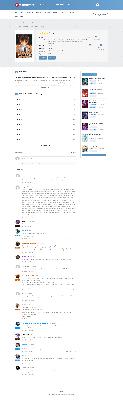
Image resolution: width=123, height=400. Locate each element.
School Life (19, 16)
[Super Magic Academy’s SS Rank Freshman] (85, 104)
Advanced (104, 5)
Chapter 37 (92, 96)
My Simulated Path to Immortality (95, 135)
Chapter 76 (18, 119)
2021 (95, 37)
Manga (38, 12)
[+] (37, 163)
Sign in (97, 14)
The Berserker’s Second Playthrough (95, 90)
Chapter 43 (93, 83)
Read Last (52, 58)
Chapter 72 (18, 139)
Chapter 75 (18, 124)
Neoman (50, 45)
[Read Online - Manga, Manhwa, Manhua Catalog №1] (24, 5)
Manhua (55, 12)
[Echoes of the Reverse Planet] (85, 81)
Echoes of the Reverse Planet (97, 78)
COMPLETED (60, 5)
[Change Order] (41, 94)
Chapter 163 (93, 127)
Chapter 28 (93, 107)
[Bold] (23, 164)
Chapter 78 (18, 109)
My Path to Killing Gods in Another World (34, 22)
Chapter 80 (18, 99)
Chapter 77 (18, 114)
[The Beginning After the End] (85, 148)
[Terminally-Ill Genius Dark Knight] (85, 126)
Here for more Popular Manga (94, 155)
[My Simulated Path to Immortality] (85, 138)
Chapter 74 (18, 129)
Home (16, 22)
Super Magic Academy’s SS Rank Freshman (96, 101)
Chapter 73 (18, 134)
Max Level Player (93, 112)
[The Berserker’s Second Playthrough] (85, 92)
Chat (70, 5)
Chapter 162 (93, 129)
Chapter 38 (93, 93)
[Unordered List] (32, 164)
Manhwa (47, 12)
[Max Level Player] (85, 115)
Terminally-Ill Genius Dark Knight (96, 124)
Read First (43, 58)
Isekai (72, 12)
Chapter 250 (93, 148)
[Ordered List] (30, 164)
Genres (29, 12)
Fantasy (64, 12)
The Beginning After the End (96, 146)
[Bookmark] (101, 45)
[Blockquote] (34, 164)
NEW (22, 12)
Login (74, 152)
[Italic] (25, 164)
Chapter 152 (93, 114)
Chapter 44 (93, 80)
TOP (50, 5)
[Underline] (27, 164)
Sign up (104, 14)
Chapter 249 (93, 151)
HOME (43, 5)
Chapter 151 (92, 117)
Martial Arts (61, 51)
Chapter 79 (18, 104)
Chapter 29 (93, 104)
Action (21, 22)
